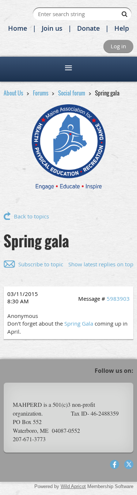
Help (121, 28)
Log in (118, 46)
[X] (128, 464)
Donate (88, 28)
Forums (40, 93)
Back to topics (31, 216)
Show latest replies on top (100, 264)
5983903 (118, 298)
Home (17, 28)
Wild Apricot (73, 486)
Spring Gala (78, 323)
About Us (13, 93)
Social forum (71, 93)
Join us (52, 28)
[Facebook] (114, 464)
